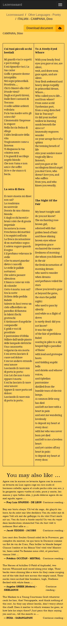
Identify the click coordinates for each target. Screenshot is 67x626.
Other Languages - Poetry (44, 14)
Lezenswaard (12, 4)
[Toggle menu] (60, 5)
